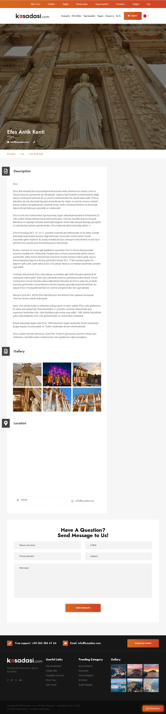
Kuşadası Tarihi (143, 643)
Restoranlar (82, 4)
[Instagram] (16, 680)
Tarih (118, 16)
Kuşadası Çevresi (55, 675)
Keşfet (134, 16)
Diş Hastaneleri (53, 666)
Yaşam (100, 16)
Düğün (136, 4)
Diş (148, 4)
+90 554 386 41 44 (44, 643)
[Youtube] (20, 680)
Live (22, 154)
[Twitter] (12, 680)
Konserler (83, 670)
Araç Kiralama (85, 666)
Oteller (51, 4)
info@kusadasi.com (89, 643)
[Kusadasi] (32, 16)
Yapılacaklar (89, 16)
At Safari (82, 680)
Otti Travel (51, 684)
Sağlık (66, 4)
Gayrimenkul (101, 4)
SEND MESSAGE (83, 608)
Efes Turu (35, 4)
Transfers (120, 4)
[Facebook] (8, 680)
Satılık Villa (51, 670)
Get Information (153, 708)
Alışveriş (109, 16)
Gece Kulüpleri (85, 675)
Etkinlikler (76, 16)
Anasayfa (65, 16)
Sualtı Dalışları (85, 684)
